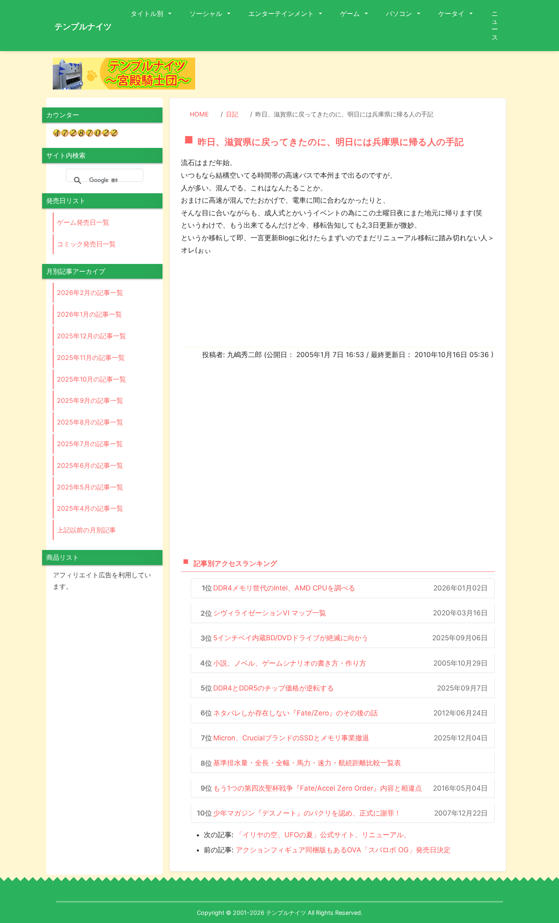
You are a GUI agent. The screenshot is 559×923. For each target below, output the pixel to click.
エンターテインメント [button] (282, 13)
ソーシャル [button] (206, 13)
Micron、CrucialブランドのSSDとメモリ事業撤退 (291, 738)
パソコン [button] (400, 13)
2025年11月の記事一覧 (91, 357)
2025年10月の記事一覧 (91, 379)
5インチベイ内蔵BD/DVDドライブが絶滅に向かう (290, 638)
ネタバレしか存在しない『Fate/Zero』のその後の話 (295, 713)
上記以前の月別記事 (86, 530)
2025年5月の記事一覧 (90, 487)
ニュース (494, 25)
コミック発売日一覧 (86, 244)
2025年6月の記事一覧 (90, 465)
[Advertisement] (357, 76)
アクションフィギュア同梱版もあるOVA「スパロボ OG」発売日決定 (343, 850)
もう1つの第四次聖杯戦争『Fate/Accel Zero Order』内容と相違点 (317, 788)
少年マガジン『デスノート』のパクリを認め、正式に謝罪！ (307, 813)
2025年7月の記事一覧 (90, 444)
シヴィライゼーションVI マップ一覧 (269, 613)
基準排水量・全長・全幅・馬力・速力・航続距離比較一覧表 (307, 763)
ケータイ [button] (452, 13)
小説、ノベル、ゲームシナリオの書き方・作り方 (289, 663)
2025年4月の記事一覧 (90, 508)
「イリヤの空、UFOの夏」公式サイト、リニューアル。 (323, 835)
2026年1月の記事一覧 (89, 314)
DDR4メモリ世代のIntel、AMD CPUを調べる (284, 588)
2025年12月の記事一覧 (91, 336)
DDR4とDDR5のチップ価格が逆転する (273, 688)
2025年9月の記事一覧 (90, 400)
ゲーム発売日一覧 (83, 222)
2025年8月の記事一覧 (90, 422)
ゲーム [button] (350, 13)
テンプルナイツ (83, 26)
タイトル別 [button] (148, 13)
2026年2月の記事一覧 (90, 292)
